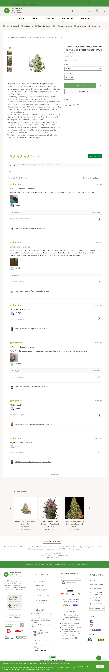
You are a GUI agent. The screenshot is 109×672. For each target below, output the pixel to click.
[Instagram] (91, 625)
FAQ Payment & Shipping (41, 602)
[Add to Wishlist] (99, 85)
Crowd (67, 65)
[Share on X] (78, 105)
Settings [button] (80, 666)
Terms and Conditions (98, 593)
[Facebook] (91, 621)
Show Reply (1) (16, 212)
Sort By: (86, 178)
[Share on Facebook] (66, 105)
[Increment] (72, 77)
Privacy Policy (44, 669)
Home (10, 37)
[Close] (106, 666)
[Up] (98, 657)
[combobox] (83, 69)
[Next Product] (89, 508)
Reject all (90, 666)
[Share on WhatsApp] (74, 105)
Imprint (97, 580)
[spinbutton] (69, 77)
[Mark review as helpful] (99, 219)
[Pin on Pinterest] (70, 105)
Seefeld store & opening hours (14, 616)
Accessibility (98, 589)
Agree (100, 666)
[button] (97, 10)
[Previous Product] (10, 508)
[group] (50, 513)
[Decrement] (66, 77)
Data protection (97, 585)
